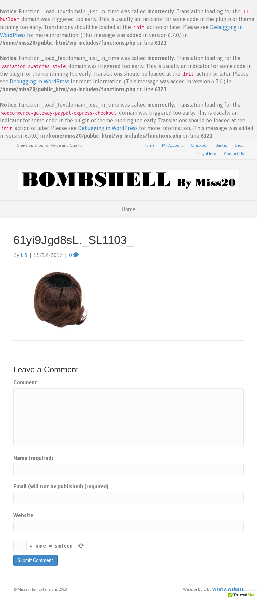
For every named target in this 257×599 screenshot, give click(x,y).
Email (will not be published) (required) (60, 486)
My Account (172, 145)
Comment (25, 382)
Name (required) (33, 458)
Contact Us (234, 153)
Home (149, 145)
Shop (239, 145)
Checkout (199, 145)
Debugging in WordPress (39, 81)
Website (23, 515)
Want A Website (228, 589)
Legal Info (207, 153)
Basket (221, 145)
